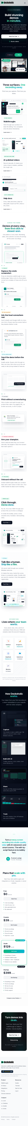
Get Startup (14, 977)
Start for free (13, 36)
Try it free (6, 522)
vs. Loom (3, 1100)
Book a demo (15, 41)
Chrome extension (6, 1093)
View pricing (14, 1040)
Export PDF (6, 188)
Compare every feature (13, 998)
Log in (16, 1091)
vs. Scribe (3, 1108)
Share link (12, 188)
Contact (13, 1119)
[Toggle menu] (25, 3)
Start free (14, 898)
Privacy (3, 1119)
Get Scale (14, 951)
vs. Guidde (4, 1106)
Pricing (3, 1091)
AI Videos (3, 1085)
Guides (17, 1083)
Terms (8, 1119)
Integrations (4, 1088)
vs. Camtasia (4, 1103)
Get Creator (14, 925)
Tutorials (17, 1085)
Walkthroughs (4, 1083)
